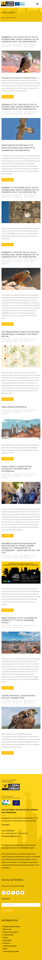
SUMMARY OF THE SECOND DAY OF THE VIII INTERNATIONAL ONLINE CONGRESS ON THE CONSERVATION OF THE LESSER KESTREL (20, 190)
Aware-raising (32, 44)
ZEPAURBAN (19, 44)
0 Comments (30, 46)
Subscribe (7, 910)
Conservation (6, 46)
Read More (7, 96)
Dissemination (17, 46)
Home (3, 17)
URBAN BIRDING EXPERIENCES (14, 407)
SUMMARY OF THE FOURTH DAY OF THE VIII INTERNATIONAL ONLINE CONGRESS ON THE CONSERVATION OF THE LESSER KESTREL (20, 39)
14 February (7, 701)
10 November (7, 44)
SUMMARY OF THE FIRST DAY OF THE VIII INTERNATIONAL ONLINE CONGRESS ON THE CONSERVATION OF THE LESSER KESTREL (20, 254)
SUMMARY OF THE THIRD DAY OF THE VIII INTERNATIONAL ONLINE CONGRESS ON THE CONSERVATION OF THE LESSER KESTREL (20, 107)
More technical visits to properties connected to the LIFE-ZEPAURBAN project (19, 620)
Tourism (26, 261)
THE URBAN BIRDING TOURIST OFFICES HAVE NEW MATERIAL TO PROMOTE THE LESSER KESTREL (20, 334)
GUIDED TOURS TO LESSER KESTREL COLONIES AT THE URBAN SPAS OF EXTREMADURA (17, 469)
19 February (7, 555)
